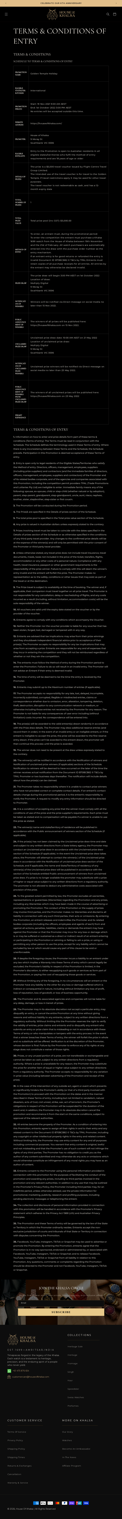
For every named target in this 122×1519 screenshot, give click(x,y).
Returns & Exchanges (19, 1465)
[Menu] (6, 14)
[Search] (108, 14)
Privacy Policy (15, 1440)
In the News (69, 1457)
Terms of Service (16, 1432)
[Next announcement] (116, 3)
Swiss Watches (76, 1397)
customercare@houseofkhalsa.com (30, 1376)
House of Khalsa (24, 1509)
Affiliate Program (71, 1465)
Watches (67, 1440)
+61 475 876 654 (21, 1370)
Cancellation (14, 1474)
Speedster (73, 1389)
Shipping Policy (16, 1448)
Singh (71, 1372)
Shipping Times (16, 1457)
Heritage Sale (75, 1346)
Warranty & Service (17, 1482)
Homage (73, 1363)
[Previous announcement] (6, 3)
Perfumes (73, 1405)
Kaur (70, 1380)
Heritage (72, 1355)
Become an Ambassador (76, 1448)
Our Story (67, 1432)
